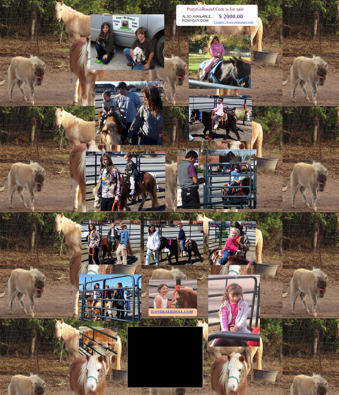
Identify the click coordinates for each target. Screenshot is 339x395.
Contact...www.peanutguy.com (234, 22)
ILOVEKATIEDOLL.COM (172, 311)
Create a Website (175, 392)
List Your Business (197, 392)
